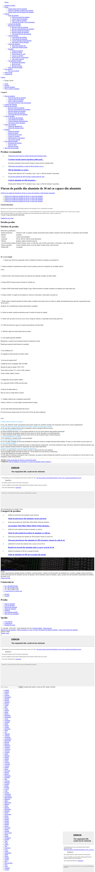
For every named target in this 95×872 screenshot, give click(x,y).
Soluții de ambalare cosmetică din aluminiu (20, 10)
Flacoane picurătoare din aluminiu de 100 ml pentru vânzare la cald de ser (36, 540)
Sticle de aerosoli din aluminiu (21, 17)
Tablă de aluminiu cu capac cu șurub (27, 630)
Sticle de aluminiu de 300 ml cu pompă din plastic (21, 460)
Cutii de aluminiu (13, 35)
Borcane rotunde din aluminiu (20, 30)
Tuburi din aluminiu (14, 44)
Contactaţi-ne (8, 74)
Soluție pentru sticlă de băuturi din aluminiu (21, 12)
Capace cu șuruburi (17, 56)
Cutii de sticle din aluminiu (20, 19)
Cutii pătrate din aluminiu (19, 37)
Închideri (10, 49)
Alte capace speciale (18, 59)
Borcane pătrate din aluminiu (20, 32)
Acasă (6, 83)
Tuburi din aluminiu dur (19, 45)
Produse (6, 14)
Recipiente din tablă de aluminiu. (48, 630)
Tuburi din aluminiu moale (19, 47)
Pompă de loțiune (17, 52)
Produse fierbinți (37, 628)
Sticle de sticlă (16, 64)
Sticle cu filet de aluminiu (19, 20)
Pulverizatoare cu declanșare (20, 57)
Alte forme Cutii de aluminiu (20, 42)
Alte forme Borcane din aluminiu (21, 34)
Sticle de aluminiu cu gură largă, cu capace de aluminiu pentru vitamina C (29, 461)
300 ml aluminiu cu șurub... (18, 170)
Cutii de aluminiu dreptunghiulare (22, 40)
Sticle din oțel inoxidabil (15, 67)
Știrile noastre (8, 72)
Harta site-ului (47, 628)
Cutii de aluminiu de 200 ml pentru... (22, 180)
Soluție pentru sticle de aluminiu (17, 9)
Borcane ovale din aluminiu (20, 27)
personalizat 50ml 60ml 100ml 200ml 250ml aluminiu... (29, 526)
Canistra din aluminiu (14, 24)
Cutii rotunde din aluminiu (19, 39)
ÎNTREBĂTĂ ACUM (7, 569)
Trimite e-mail (5, 633)
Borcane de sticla (17, 66)
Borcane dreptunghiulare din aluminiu (23, 29)
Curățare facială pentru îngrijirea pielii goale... (26, 159)
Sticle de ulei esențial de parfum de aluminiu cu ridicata (29, 533)
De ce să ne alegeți (13, 71)
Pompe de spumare (17, 50)
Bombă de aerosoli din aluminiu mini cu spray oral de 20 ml (31, 547)
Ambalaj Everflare (9, 5)
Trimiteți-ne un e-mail (7, 218)
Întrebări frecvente (9, 625)
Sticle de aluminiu (13, 15)
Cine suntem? (8, 69)
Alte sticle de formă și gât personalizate (23, 22)
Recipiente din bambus (18, 62)
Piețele (6, 7)
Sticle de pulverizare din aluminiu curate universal (27, 519)
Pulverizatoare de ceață (18, 54)
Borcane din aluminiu (14, 25)
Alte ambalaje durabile (14, 61)
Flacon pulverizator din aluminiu (68, 630)
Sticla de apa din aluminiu (8, 630)
